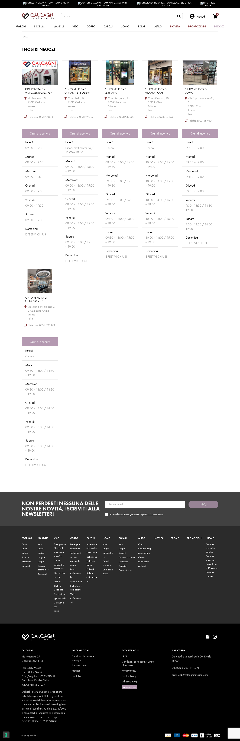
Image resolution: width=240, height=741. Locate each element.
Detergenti (75, 544)
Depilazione (60, 594)
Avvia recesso (129, 687)
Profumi (27, 538)
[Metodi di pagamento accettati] (192, 735)
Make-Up (43, 538)
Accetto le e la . (136, 514)
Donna (25, 544)
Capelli (90, 538)
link (51, 713)
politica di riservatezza (152, 514)
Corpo (41, 561)
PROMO (175, 538)
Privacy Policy (129, 670)
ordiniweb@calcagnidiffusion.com (190, 675)
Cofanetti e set (125, 570)
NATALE (210, 538)
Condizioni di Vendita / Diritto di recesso (138, 663)
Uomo (24, 548)
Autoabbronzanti (127, 557)
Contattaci (77, 676)
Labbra (41, 552)
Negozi (76, 670)
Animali (142, 565)
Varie (56, 610)
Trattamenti (75, 552)
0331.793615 (34, 668)
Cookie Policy (129, 676)
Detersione (91, 552)
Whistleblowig (129, 681)
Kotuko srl (34, 735)
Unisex (25, 552)
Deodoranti (75, 548)
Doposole (123, 561)
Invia (203, 504)
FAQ (124, 656)
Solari (123, 538)
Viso (40, 544)
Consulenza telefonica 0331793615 (175, 4)
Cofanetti (26, 565)
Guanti (141, 557)
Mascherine (144, 552)
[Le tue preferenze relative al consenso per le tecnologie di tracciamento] (6, 735)
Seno (72, 569)
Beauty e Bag (144, 548)
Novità (158, 538)
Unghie (41, 557)
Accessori (42, 574)
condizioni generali (128, 514)
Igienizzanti (143, 561)
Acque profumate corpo (75, 561)
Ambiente (26, 561)
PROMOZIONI (194, 538)
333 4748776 (191, 668)
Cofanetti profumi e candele (210, 548)
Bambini (25, 557)
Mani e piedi (76, 581)
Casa (140, 544)
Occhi (41, 548)
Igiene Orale (60, 598)
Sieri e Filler (59, 572)
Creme (57, 560)
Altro (141, 538)
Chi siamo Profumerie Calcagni (83, 658)
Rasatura (107, 565)
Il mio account (79, 665)
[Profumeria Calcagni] (38, 16)
